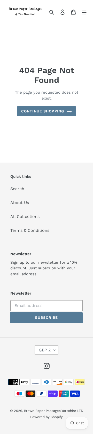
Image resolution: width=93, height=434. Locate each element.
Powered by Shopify (46, 417)
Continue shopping (42, 111)
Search (17, 188)
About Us (19, 202)
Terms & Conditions (29, 230)
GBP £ (45, 350)
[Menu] (84, 11)
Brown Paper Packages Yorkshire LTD (53, 411)
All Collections (25, 216)
